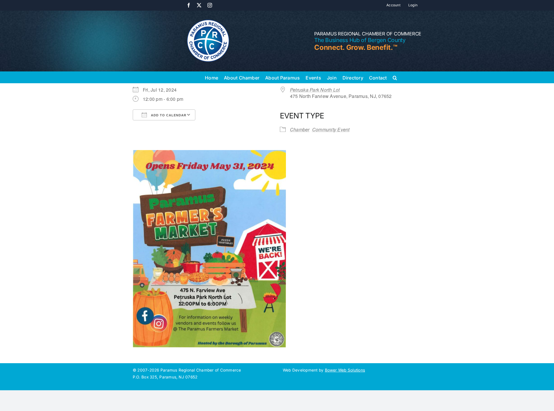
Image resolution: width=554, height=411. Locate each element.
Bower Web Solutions (345, 370)
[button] (395, 77)
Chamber (300, 129)
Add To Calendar (168, 115)
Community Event (331, 129)
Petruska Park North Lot (315, 89)
